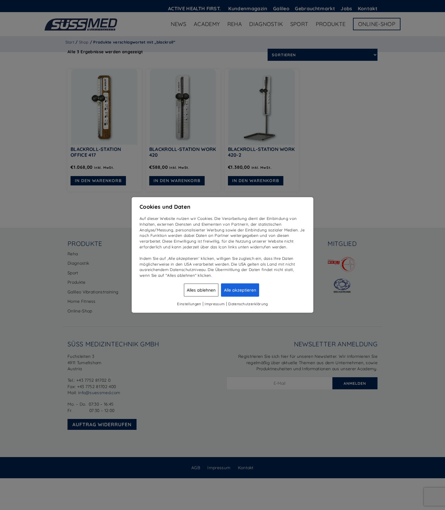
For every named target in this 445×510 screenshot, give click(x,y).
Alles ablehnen (201, 290)
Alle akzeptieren (240, 290)
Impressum (215, 304)
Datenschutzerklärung (248, 304)
